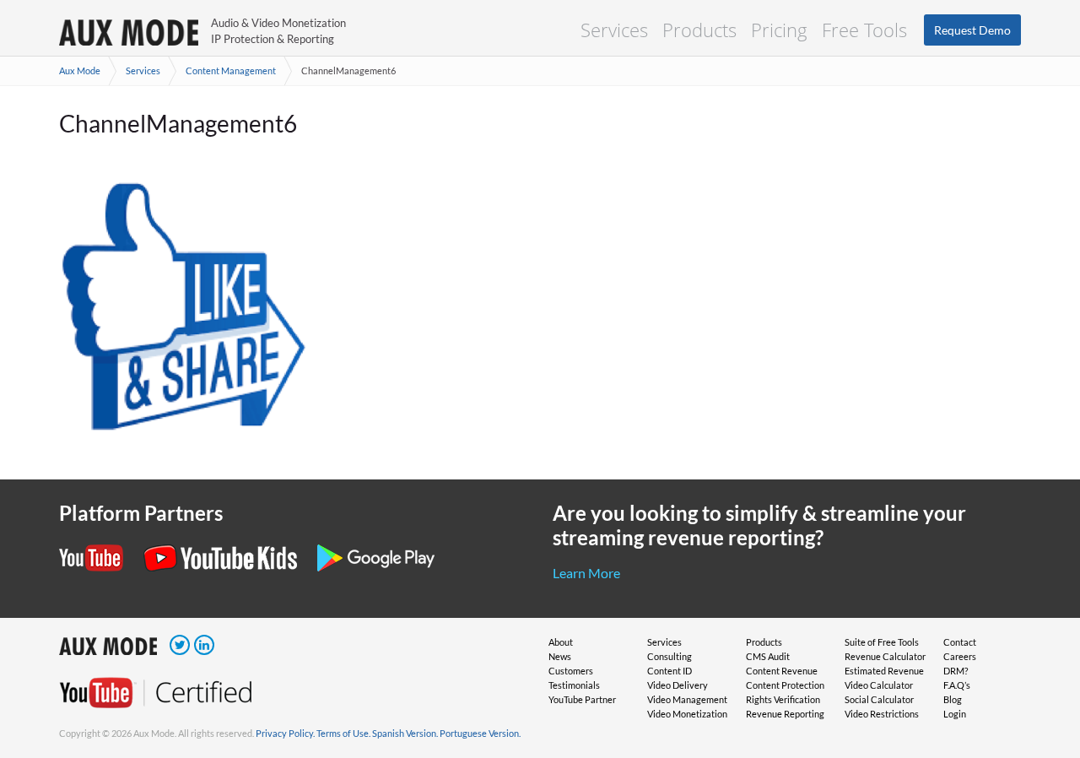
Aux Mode (79, 70)
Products (699, 29)
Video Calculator (879, 684)
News (559, 656)
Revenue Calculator (885, 656)
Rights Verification (783, 699)
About (560, 641)
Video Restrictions (882, 713)
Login (954, 713)
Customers (570, 670)
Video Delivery (677, 684)
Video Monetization (687, 713)
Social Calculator (879, 699)
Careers (959, 656)
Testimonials (574, 684)
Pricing (779, 29)
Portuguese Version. (480, 733)
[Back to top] (1042, 657)
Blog (952, 699)
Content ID (669, 670)
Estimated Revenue (884, 670)
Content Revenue (782, 670)
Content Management (231, 70)
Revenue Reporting (785, 713)
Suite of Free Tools (882, 641)
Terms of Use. (343, 733)
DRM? (955, 670)
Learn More (586, 573)
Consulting (669, 656)
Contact (959, 641)
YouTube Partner (582, 699)
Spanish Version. (405, 733)
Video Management (687, 699)
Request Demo (972, 30)
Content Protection (785, 684)
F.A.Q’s (956, 684)
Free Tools (864, 29)
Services (614, 29)
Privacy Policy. (285, 733)
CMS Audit (768, 656)
